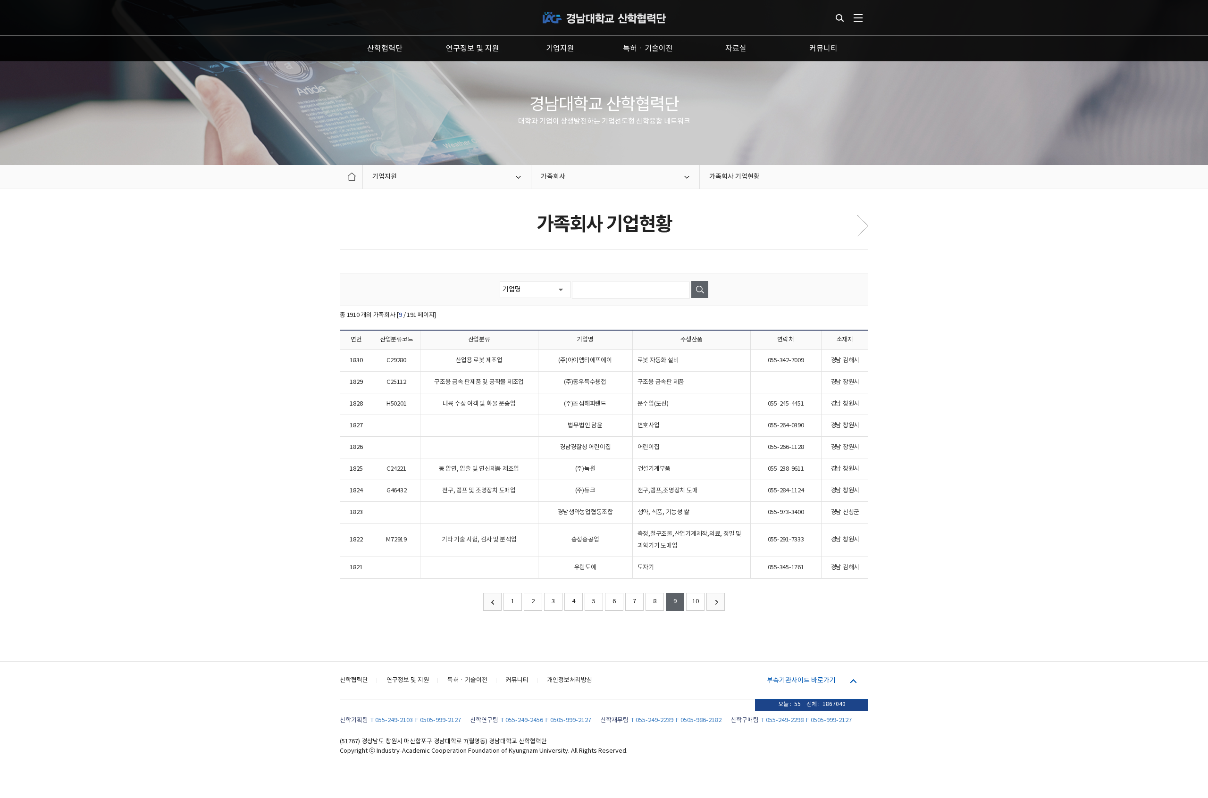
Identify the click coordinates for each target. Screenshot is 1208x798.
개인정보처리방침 (569, 680)
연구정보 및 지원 (472, 48)
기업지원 (560, 48)
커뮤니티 (823, 48)
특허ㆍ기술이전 (648, 48)
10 (695, 601)
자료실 (736, 48)
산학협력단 (385, 48)
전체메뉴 (858, 17)
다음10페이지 (715, 602)
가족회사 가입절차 (862, 225)
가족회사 (553, 177)
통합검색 (839, 17)
